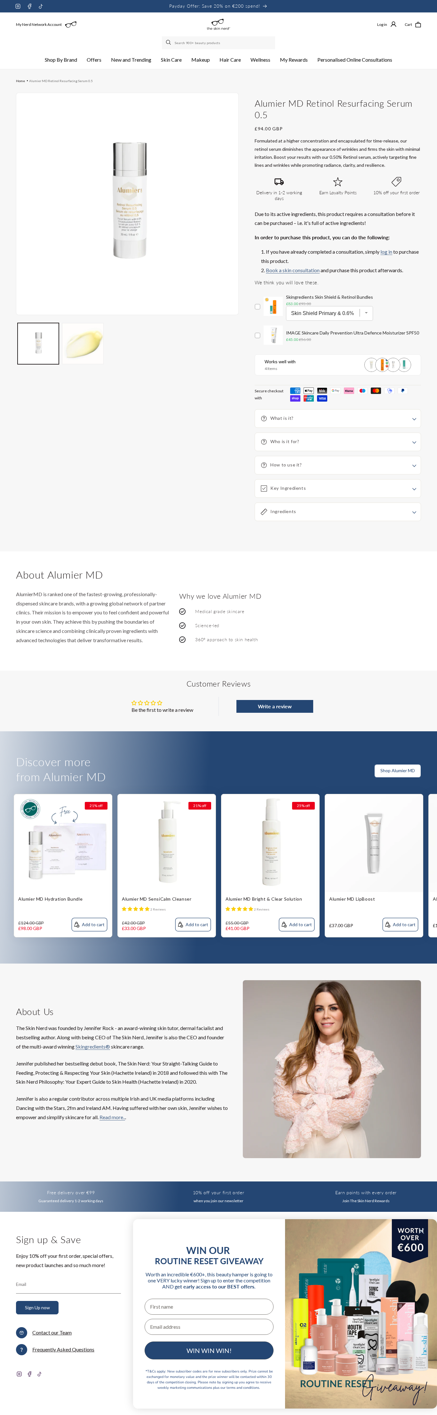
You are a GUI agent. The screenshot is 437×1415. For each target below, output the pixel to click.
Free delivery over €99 (71, 1192)
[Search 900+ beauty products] (169, 42)
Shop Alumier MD (397, 770)
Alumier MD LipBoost (352, 899)
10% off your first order (218, 1192)
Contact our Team (52, 1332)
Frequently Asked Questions (63, 1349)
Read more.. (112, 1117)
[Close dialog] (421, 1231)
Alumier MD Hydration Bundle (50, 899)
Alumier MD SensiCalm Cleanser (156, 899)
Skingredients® (92, 1046)
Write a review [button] (275, 706)
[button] (61, 60)
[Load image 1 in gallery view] (38, 343)
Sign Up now (37, 1307)
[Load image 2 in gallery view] (82, 343)
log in (386, 252)
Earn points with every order (366, 1192)
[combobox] (218, 42)
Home (20, 81)
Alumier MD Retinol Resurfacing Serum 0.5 (61, 81)
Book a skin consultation (293, 270)
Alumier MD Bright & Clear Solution (264, 899)
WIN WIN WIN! (209, 1350)
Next (432, 775)
